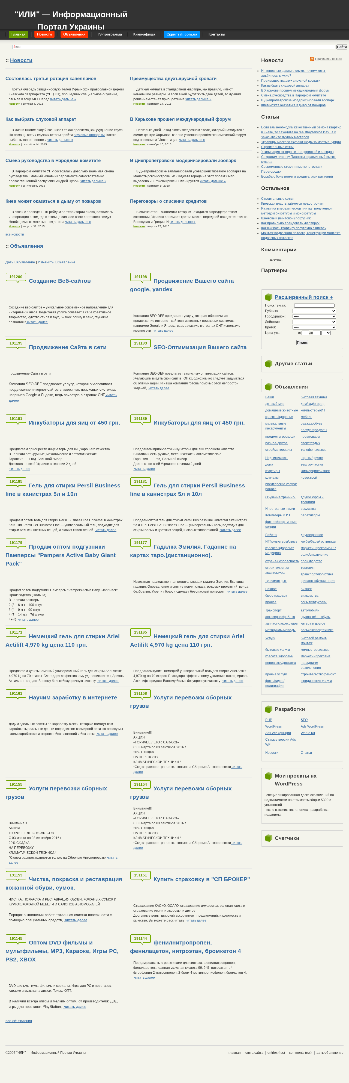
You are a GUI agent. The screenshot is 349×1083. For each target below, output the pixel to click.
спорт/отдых (310, 443)
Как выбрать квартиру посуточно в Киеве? (293, 228)
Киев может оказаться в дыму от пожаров (53, 201)
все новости (14, 234)
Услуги (270, 638)
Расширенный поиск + (304, 297)
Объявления (26, 246)
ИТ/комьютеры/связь (281, 541)
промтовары (310, 437)
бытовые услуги (277, 650)
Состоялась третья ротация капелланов (50, 78)
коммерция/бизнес (315, 471)
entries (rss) (276, 1053)
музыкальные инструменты (275, 426)
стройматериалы (278, 450)
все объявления (18, 1021)
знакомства (309, 596)
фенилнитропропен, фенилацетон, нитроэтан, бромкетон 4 (185, 946)
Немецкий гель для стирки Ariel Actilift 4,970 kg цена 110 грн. (62, 640)
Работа (271, 535)
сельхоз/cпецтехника (317, 630)
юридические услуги (316, 681)
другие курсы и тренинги (312, 499)
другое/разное (312, 535)
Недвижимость (276, 458)
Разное (271, 589)
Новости (21, 60)
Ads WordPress (312, 726)
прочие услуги (276, 674)
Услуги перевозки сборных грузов (181, 701)
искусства (308, 509)
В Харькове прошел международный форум (180, 119)
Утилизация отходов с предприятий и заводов (297, 152)
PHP (268, 720)
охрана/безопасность (282, 561)
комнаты (272, 477)
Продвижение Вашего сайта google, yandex (182, 285)
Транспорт (273, 610)
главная (234, 1053)
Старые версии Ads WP (280, 742)
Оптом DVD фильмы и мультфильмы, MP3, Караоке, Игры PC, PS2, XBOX (62, 951)
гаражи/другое (312, 458)
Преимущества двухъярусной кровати (173, 78)
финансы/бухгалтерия (318, 581)
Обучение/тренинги (280, 497)
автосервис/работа (280, 617)
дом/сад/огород (312, 404)
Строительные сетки (277, 147)
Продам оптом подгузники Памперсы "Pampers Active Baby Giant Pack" (60, 555)
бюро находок (276, 596)
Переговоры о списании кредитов (168, 201)
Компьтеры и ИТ (277, 515)
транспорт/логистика (317, 574)
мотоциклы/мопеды (280, 630)
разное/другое (276, 443)
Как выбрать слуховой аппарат (40, 119)
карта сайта (254, 1053)
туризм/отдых (276, 581)
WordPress (273, 726)
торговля (308, 568)
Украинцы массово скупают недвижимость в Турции (301, 142)
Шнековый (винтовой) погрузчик (286, 218)
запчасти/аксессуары (281, 623)
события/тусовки (314, 602)
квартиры (272, 471)
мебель (306, 417)
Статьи (306, 753)
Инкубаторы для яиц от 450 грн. (74, 422)
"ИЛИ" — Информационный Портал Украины (70, 18)
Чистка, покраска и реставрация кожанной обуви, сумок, (63, 883)
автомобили (310, 610)
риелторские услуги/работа (281, 486)
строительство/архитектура (277, 570)
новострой (309, 477)
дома (269, 464)
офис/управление (314, 555)
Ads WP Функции (278, 733)
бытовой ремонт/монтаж (314, 640)
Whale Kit (308, 733)
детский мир (274, 404)
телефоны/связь (313, 450)
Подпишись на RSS (328, 58)
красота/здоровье (279, 417)
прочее (270, 602)
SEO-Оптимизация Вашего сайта (200, 347)
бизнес (306, 589)
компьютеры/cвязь (315, 650)
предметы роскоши (280, 437)
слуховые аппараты (89, 135)
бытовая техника (314, 397)
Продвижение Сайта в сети (68, 347)
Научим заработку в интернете (73, 697)
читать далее (37, 322)
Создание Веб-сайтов (60, 281)
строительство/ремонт (318, 674)
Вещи (269, 397)
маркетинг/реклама (315, 656)
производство (311, 561)
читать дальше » (63, 99)
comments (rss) (300, 1053)
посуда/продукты (314, 430)
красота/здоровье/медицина (279, 550)
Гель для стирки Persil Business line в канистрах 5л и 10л (63, 489)
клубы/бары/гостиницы (318, 541)
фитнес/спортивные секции (281, 524)
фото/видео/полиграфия (274, 683)
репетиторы (310, 515)
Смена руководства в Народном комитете (53, 160)
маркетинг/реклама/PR (318, 548)
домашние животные (281, 410)
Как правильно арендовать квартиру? (290, 223)
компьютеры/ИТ (313, 410)
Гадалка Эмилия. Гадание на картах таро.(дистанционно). (183, 550)
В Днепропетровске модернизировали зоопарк (183, 160)
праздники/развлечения (311, 665)
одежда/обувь (311, 423)
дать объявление (330, 1053)
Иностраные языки (280, 509)
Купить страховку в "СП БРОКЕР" (202, 879)
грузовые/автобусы (315, 617)
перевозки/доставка (280, 663)
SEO (304, 720)
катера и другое (313, 623)
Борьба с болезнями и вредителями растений (297, 176)
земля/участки (312, 464)
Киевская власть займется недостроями (292, 203)
